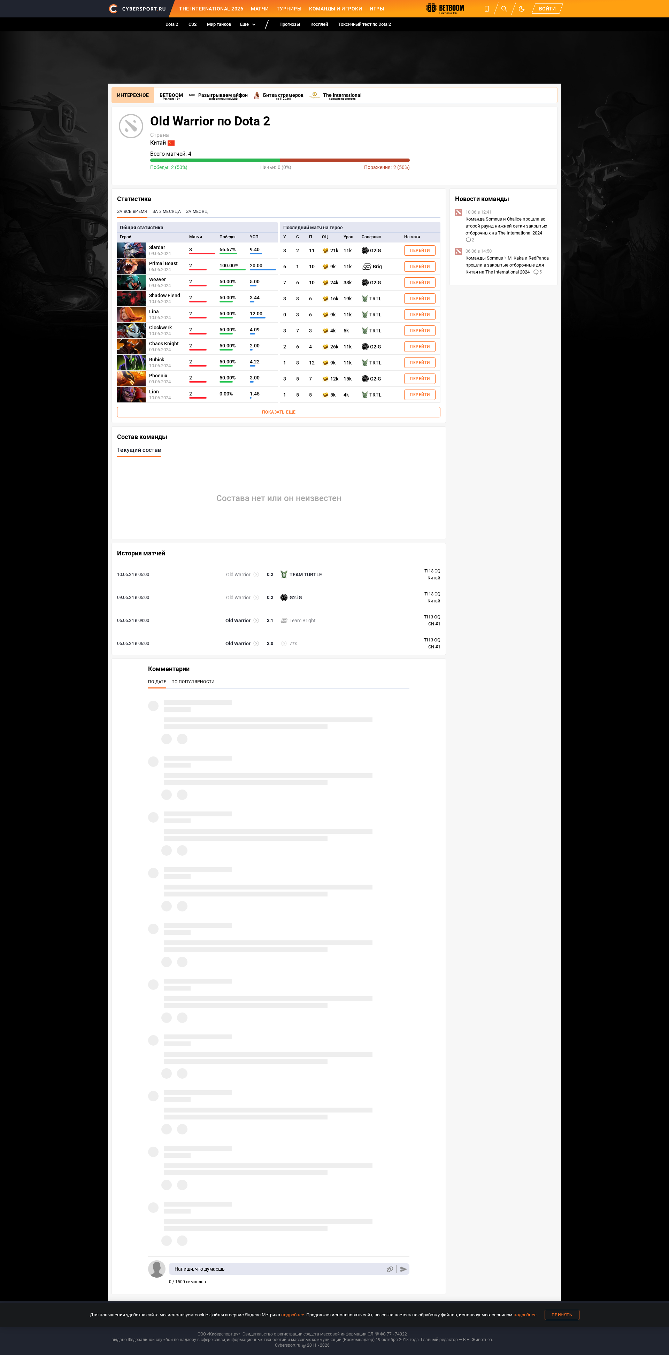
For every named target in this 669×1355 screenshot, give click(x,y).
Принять (562, 1314)
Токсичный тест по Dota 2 (364, 24)
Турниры (289, 8)
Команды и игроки (335, 8)
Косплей (319, 24)
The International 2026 (211, 8)
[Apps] (486, 8)
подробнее (292, 1314)
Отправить (403, 1269)
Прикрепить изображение (389, 1269)
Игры (377, 8)
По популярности (193, 681)
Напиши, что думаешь (200, 1269)
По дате (157, 681)
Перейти (420, 250)
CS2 (193, 24)
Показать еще (279, 412)
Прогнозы (289, 24)
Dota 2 (172, 24)
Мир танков (219, 24)
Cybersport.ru (287, 1345)
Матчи (260, 8)
